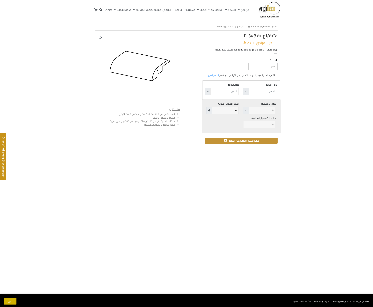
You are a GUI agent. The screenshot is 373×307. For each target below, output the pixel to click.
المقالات (140, 9)
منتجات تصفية (153, 9)
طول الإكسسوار (268, 103)
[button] (100, 37)
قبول (10, 301)
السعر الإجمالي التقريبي (228, 103)
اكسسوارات (263, 26)
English (108, 9)
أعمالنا (203, 9)
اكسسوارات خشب (248, 26)
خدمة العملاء (124, 9)
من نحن (245, 9)
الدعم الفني (213, 75)
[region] (186, 300)
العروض (166, 9)
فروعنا (178, 9)
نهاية (236, 26)
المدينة (274, 60)
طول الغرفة (233, 84)
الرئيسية (274, 26)
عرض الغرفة (271, 84)
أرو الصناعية (217, 9)
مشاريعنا (190, 9)
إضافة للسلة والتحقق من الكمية (244, 141)
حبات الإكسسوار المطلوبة (263, 118)
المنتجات (231, 9)
